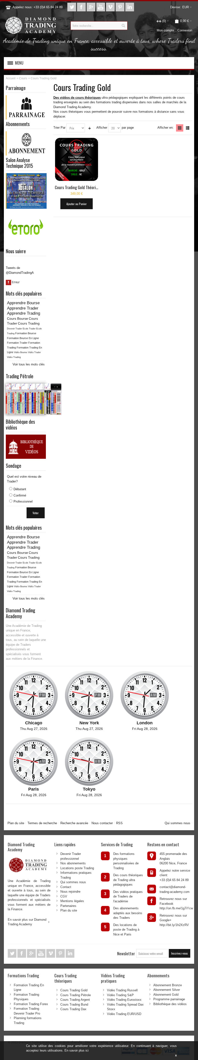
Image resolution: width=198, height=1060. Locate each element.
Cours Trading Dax (73, 1009)
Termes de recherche (42, 823)
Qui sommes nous (177, 823)
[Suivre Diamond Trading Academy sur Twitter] (72, 7)
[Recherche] (123, 25)
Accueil (10, 78)
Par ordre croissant (89, 128)
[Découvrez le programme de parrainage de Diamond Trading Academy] (26, 97)
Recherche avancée (74, 823)
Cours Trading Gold (73, 990)
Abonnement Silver (166, 990)
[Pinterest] (120, 7)
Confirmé (20, 495)
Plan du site (15, 823)
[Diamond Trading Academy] (30, 26)
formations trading (108, 102)
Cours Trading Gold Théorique (78, 187)
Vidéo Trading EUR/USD (124, 1014)
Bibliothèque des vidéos (170, 1004)
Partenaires (68, 906)
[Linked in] (129, 7)
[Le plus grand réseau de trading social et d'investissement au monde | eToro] (26, 213)
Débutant (20, 489)
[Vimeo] (111, 7)
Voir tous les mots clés (29, 364)
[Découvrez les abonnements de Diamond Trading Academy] (26, 133)
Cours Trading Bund (74, 1004)
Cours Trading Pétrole (75, 995)
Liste (187, 128)
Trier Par (59, 127)
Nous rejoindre (70, 891)
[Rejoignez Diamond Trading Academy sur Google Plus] (91, 7)
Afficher (101, 127)
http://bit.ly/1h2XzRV (174, 925)
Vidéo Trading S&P (120, 995)
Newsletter (126, 953)
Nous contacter (102, 823)
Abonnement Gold (165, 994)
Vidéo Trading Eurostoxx (124, 999)
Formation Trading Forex (31, 1004)
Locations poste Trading (77, 868)
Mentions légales (72, 901)
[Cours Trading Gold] (76, 159)
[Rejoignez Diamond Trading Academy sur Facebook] (82, 7)
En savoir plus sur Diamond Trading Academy (27, 922)
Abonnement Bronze (167, 985)
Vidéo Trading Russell (122, 990)
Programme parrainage (169, 999)
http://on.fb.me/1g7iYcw (176, 908)
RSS (119, 823)
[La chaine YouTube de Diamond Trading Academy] (101, 7)
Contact (65, 887)
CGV (63, 896)
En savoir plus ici (76, 1050)
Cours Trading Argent (75, 999)
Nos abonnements (73, 863)
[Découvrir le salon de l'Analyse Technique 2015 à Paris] (26, 175)
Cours (23, 78)
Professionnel (23, 501)
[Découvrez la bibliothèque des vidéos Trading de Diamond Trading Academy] (26, 437)
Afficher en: (165, 127)
